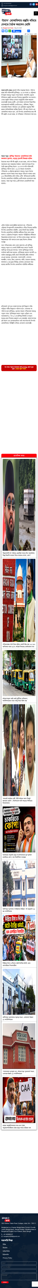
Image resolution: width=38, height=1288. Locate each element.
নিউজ (4, 1244)
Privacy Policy (7, 1258)
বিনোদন (5, 1248)
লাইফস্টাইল (6, 1251)
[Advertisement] (18, 83)
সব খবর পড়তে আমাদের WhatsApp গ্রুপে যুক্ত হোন (19, 368)
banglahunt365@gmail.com (10, 5)
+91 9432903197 (7, 3)
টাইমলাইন (6, 1255)
